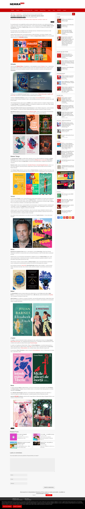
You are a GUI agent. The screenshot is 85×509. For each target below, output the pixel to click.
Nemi (36, 19)
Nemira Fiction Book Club (27, 10)
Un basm (42, 66)
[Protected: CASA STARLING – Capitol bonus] (59, 27)
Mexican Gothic (33, 111)
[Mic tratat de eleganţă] (13, 440)
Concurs (59, 191)
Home (13, 14)
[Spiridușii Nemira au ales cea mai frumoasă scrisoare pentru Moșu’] (59, 168)
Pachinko (51, 294)
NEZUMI (59, 10)
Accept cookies (17, 506)
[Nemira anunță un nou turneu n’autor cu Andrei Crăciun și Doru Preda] (59, 79)
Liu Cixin (13, 95)
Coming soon (18, 14)
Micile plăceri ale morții (15, 341)
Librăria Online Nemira (17, 499)
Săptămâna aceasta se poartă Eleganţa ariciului (23, 443)
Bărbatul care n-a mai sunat (40, 159)
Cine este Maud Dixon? (40, 97)
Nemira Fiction (43, 10)
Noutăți (58, 17)
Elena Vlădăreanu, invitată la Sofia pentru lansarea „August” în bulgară (68, 82)
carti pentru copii (15, 19)
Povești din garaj (33, 342)
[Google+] (64, 217)
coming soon (20, 19)
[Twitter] (61, 217)
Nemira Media (28, 499)
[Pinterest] (73, 217)
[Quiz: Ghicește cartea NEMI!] (59, 197)
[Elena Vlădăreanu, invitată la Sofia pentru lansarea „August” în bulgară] (59, 84)
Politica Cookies (7, 506)
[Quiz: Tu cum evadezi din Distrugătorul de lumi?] (59, 213)
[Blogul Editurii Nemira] (17, 6)
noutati (43, 19)
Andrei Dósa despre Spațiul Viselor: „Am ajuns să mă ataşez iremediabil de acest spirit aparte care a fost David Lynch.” (68, 114)
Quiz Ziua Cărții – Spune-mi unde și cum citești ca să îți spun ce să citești (67, 200)
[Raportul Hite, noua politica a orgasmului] (36, 444)
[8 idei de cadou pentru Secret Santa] (59, 138)
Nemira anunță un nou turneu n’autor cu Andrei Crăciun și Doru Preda (68, 77)
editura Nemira (26, 19)
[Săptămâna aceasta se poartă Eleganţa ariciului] (13, 448)
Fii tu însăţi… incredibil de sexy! (47, 434)
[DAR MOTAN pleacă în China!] (59, 163)
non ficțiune (40, 19)
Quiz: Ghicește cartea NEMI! (67, 194)
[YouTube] (67, 217)
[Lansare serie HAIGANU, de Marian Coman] (59, 22)
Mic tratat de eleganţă (22, 434)
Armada (36, 10)
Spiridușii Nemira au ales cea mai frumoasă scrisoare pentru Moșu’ (68, 166)
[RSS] (70, 217)
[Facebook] (58, 217)
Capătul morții (50, 94)
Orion (54, 10)
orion (46, 19)
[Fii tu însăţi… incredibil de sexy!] (36, 440)
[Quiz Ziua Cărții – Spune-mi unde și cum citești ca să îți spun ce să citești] (59, 202)
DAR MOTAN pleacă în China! (68, 160)
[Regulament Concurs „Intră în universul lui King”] (59, 208)
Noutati (12, 10)
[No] (83, 504)
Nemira (28, 17)
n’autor (49, 10)
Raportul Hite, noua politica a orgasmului (46, 443)
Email (34, 495)
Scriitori (17, 10)
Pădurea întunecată (42, 94)
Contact (64, 10)
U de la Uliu (23, 265)
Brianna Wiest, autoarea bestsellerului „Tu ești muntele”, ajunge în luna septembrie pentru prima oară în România (68, 100)
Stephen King (20, 66)
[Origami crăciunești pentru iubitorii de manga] (59, 132)
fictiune (30, 19)
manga (33, 19)
